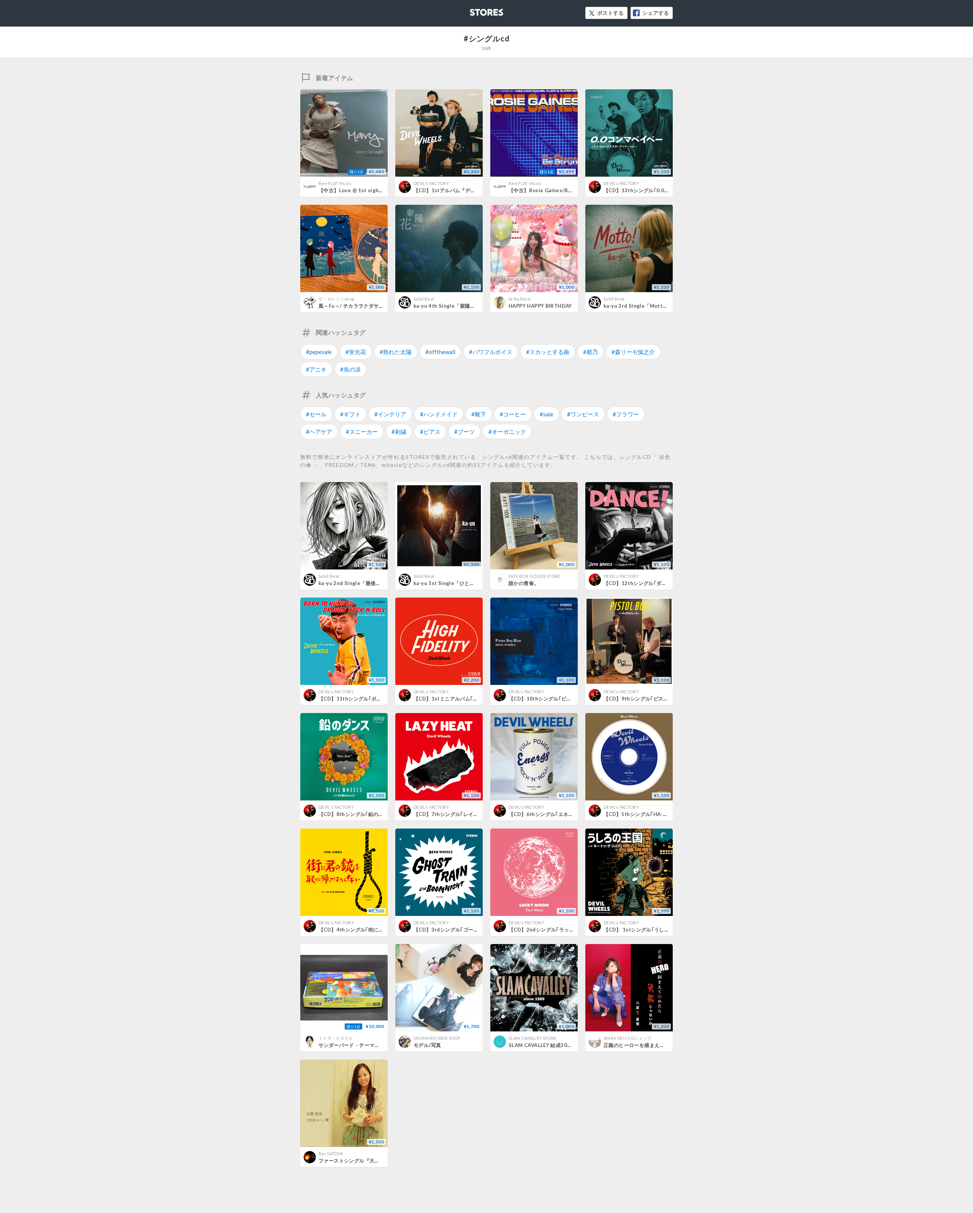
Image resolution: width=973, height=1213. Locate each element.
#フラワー (626, 414)
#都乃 (590, 351)
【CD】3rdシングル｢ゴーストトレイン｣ (460, 930)
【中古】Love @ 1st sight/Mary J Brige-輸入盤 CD (380, 190)
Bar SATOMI (331, 1153)
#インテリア (390, 414)
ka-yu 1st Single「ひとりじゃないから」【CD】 (471, 583)
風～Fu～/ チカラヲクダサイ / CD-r (360, 306)
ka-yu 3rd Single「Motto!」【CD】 (647, 306)
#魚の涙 (350, 369)
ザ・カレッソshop (336, 298)
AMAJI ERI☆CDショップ (627, 1038)
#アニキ (316, 369)
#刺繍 (398, 431)
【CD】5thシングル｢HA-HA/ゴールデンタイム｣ (660, 814)
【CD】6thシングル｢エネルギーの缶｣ (553, 814)
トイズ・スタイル (336, 1038)
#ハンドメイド (439, 414)
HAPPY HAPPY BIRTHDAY (540, 306)
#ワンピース (583, 414)
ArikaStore (520, 298)
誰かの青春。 (524, 583)
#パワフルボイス (490, 351)
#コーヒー (513, 414)
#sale (546, 414)
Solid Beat (424, 298)
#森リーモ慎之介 (633, 351)
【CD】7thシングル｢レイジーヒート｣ (458, 814)
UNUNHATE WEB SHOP (437, 1038)
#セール (316, 414)
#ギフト (350, 414)
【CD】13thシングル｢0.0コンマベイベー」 (654, 190)
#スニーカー (362, 431)
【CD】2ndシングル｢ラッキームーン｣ (553, 930)
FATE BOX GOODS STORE (534, 576)
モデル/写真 (427, 1045)
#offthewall (440, 351)
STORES (474, 10)
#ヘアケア (319, 431)
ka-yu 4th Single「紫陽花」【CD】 (456, 306)
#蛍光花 (355, 351)
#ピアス (430, 431)
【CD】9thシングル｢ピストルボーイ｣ (648, 699)
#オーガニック (507, 431)
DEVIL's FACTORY (431, 183)
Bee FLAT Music (335, 183)
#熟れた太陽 (396, 351)
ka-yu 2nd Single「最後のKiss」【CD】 (366, 583)
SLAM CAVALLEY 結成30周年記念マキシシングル (566, 1045)
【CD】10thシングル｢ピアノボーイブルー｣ (559, 699)
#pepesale (319, 351)
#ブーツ (464, 431)
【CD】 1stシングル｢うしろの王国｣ (646, 930)
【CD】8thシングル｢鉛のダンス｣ (357, 814)
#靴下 (478, 414)
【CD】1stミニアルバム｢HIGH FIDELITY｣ (463, 699)
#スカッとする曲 (547, 351)
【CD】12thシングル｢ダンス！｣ (642, 583)
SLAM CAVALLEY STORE (532, 1038)
